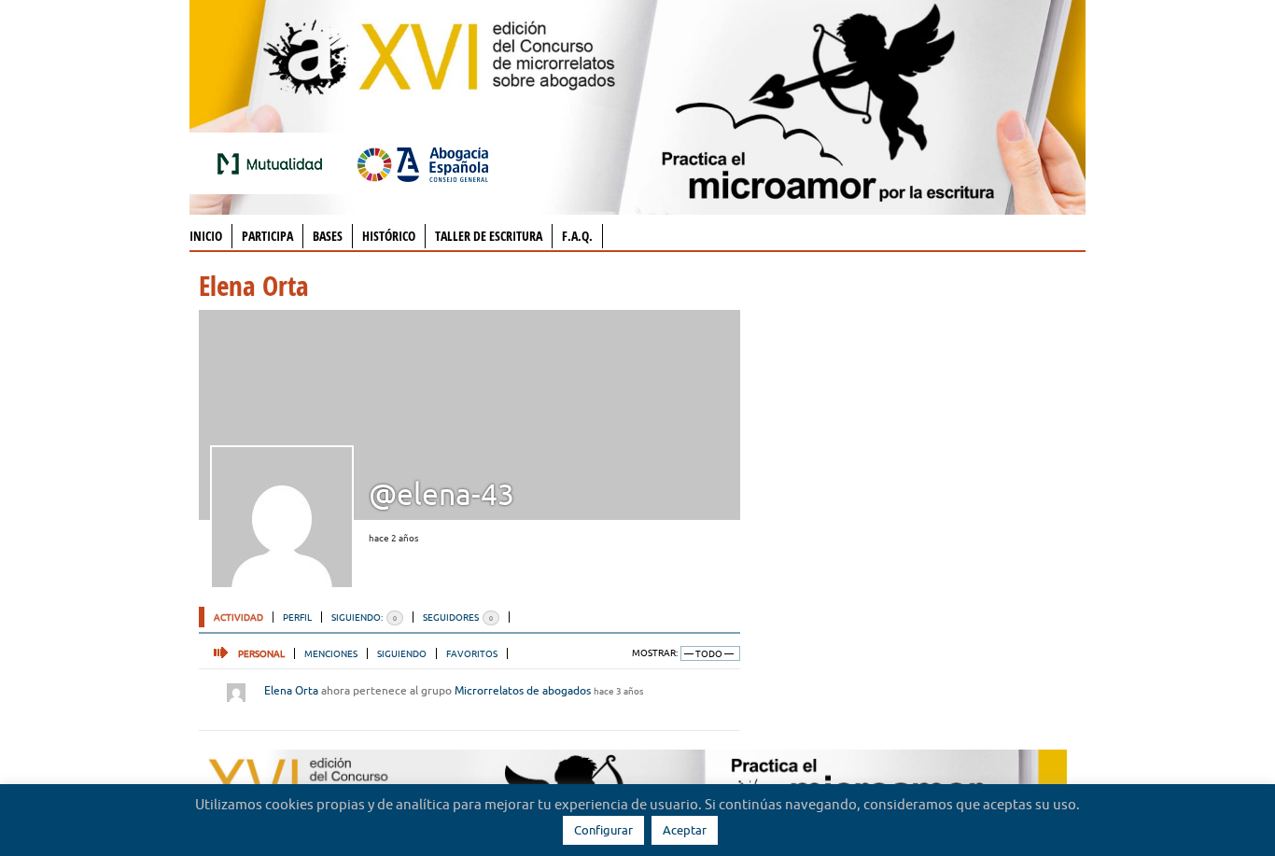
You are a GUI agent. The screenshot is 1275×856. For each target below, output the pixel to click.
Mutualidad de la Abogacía (273, 163)
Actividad (238, 617)
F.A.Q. (577, 236)
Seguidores (458, 617)
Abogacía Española (422, 163)
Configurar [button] (603, 829)
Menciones (330, 653)
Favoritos (471, 653)
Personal (261, 653)
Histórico (388, 236)
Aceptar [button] (685, 829)
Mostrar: (655, 653)
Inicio (205, 236)
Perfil (297, 617)
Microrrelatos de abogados (523, 690)
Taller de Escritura (488, 236)
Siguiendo (402, 653)
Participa (267, 236)
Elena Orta (291, 690)
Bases (328, 236)
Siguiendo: (364, 617)
